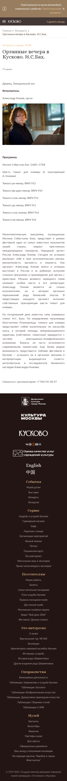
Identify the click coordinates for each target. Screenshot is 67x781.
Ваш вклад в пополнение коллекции (33, 751)
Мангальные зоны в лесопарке (33, 561)
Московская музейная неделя (33, 609)
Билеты (34, 584)
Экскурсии (33, 502)
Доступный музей (33, 604)
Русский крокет (33, 556)
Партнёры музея (33, 736)
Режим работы (33, 580)
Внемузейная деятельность (33, 677)
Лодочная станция (33, 531)
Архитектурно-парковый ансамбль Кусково (33, 648)
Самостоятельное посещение (33, 589)
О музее (33, 633)
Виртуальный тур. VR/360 (33, 638)
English (33, 465)
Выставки (33, 492)
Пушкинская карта (33, 551)
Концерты (21, 30)
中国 (30, 472)
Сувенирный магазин (33, 521)
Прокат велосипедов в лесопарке (33, 566)
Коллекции (33, 643)
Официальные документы (33, 746)
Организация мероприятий (33, 536)
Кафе (33, 526)
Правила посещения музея (33, 599)
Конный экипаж (33, 541)
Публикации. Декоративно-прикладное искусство (33, 697)
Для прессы (33, 741)
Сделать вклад (56, 21)
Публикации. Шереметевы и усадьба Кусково (34, 682)
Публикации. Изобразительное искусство (33, 692)
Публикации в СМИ (33, 707)
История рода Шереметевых (33, 658)
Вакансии (34, 731)
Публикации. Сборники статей (34, 702)
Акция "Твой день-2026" (33, 614)
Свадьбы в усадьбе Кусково (33, 516)
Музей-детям (33, 487)
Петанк (33, 546)
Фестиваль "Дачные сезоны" (33, 619)
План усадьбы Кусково (33, 594)
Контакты (33, 721)
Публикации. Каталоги (33, 687)
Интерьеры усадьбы (33, 653)
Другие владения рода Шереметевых (33, 663)
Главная (7, 30)
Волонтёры (34, 726)
